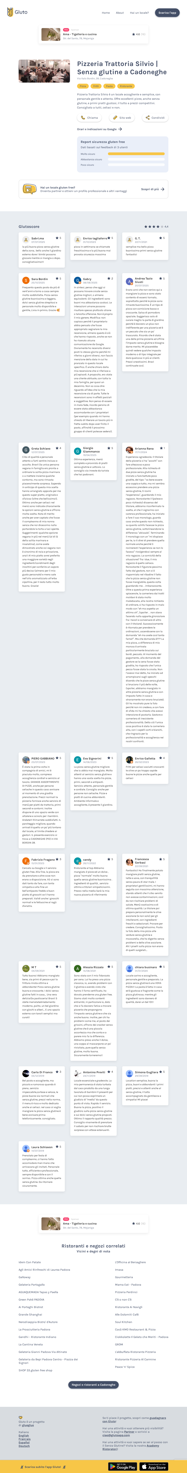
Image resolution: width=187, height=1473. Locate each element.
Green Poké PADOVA (31, 1299)
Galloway (24, 1277)
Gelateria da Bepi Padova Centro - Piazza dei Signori (48, 1361)
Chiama (92, 117)
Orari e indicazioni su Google (97, 129)
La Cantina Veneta (31, 1344)
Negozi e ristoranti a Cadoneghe (93, 1384)
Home (106, 12)
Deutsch (24, 1446)
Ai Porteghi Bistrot (31, 1307)
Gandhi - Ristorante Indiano (37, 1337)
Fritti (96, 86)
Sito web (125, 117)
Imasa (119, 1269)
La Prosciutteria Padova (34, 1329)
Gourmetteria (124, 1277)
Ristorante (126, 86)
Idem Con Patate (30, 1262)
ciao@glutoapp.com (116, 1435)
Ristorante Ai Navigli (128, 1307)
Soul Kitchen (123, 1322)
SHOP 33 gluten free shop (35, 1370)
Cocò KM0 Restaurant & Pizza (135, 1329)
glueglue (28, 1425)
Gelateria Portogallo (32, 1284)
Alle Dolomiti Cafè (127, 1314)
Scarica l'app (167, 12)
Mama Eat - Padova (128, 1284)
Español (24, 1442)
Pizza (83, 86)
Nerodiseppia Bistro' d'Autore (38, 1322)
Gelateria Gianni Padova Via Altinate (43, 1352)
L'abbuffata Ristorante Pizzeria (135, 1352)
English (24, 1435)
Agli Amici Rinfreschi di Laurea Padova (44, 1269)
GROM (119, 1344)
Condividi (158, 117)
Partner (129, 1431)
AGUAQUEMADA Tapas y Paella (38, 1292)
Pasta (109, 86)
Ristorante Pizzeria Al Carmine (135, 1359)
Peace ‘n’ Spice (125, 1367)
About (120, 12)
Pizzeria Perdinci (126, 1292)
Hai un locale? (139, 12)
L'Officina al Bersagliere (130, 1262)
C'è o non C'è (123, 1299)
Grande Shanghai (30, 1314)
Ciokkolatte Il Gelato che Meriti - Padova (141, 1337)
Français (24, 1439)
